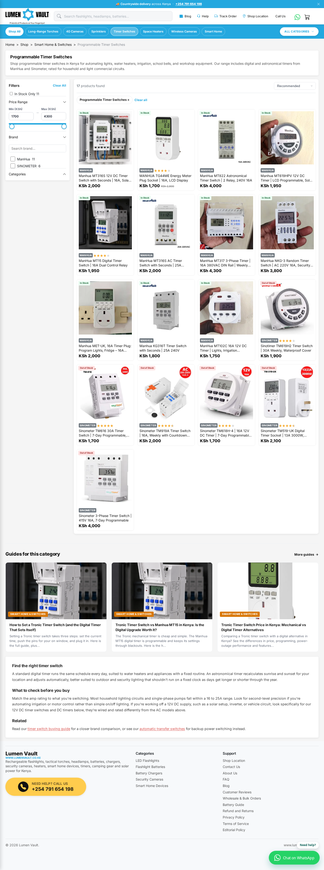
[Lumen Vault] (27, 16)
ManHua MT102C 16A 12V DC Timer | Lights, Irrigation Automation (223, 348)
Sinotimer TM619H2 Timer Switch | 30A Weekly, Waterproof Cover (287, 348)
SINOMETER (269, 340)
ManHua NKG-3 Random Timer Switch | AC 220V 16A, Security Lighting (285, 263)
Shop (24, 44)
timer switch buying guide (49, 729)
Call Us (280, 16)
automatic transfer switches (162, 729)
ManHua (86, 170)
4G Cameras (74, 31)
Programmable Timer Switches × (105, 100)
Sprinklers (98, 31)
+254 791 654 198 (189, 4)
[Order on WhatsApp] (297, 16)
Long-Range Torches (43, 31)
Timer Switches (124, 31)
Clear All (59, 85)
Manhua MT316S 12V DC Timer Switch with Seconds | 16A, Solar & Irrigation (104, 178)
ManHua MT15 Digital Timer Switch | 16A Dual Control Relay (103, 263)
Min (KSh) (16, 109)
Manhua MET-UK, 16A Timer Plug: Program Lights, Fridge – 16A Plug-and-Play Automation (105, 348)
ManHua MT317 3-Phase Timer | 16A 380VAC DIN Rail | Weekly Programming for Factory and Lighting (225, 263)
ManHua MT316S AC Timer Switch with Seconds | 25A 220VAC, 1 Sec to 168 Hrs (160, 263)
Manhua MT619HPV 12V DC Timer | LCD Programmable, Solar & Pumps (287, 178)
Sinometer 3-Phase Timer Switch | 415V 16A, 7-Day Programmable (105, 518)
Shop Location (257, 16)
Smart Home (213, 31)
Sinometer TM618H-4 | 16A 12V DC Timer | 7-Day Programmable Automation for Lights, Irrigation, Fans (225, 433)
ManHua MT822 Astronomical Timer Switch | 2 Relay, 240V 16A (226, 178)
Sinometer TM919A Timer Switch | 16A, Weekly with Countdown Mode (164, 433)
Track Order (228, 16)
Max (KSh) (48, 109)
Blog (188, 16)
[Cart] (307, 16)
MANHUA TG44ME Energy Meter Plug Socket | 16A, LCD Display (165, 178)
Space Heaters (153, 31)
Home (9, 44)
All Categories (296, 31)
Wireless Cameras (184, 31)
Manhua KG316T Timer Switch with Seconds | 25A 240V (162, 348)
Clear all (140, 100)
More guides (304, 554)
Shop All (14, 31)
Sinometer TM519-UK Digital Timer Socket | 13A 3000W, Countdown (283, 433)
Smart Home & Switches (53, 44)
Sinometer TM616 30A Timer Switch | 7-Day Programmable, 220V (102, 433)
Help (205, 16)
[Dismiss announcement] (318, 4)
